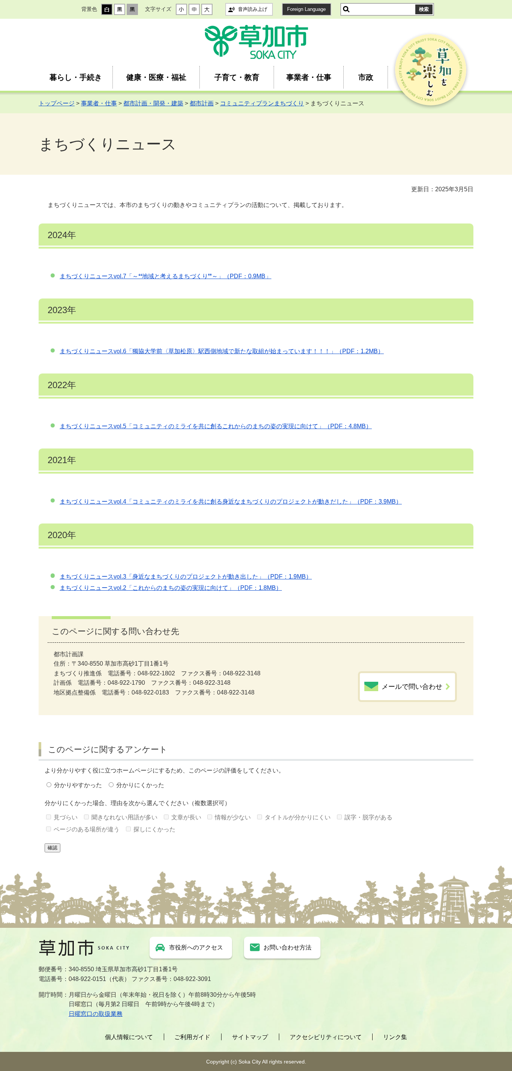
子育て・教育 (236, 77)
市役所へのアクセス (196, 947)
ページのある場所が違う (87, 829)
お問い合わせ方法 (287, 947)
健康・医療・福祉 (156, 77)
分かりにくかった (140, 785)
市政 (365, 77)
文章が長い (186, 817)
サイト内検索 (346, 9)
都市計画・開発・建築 (153, 103)
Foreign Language (306, 9)
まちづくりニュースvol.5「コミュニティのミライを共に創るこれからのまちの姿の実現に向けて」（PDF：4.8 (208, 426)
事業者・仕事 (308, 77)
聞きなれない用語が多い (124, 817)
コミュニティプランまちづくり (262, 103)
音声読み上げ (252, 9)
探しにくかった (154, 829)
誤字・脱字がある (368, 817)
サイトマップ (250, 1037)
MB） (364, 426)
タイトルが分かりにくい (298, 817)
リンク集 (395, 1037)
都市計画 (202, 103)
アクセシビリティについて (326, 1037)
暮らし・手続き (75, 77)
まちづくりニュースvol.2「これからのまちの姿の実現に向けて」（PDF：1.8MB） (171, 588)
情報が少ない (233, 817)
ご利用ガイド (192, 1037)
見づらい (66, 817)
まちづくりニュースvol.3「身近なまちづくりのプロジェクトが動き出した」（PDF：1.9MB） (186, 576)
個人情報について (129, 1037)
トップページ (57, 103)
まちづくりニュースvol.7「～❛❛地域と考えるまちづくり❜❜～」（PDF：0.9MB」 (165, 276)
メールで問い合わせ (412, 686)
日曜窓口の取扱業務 (96, 1014)
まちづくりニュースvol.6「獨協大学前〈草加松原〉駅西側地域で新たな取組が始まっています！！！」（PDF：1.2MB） (222, 351)
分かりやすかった (78, 785)
